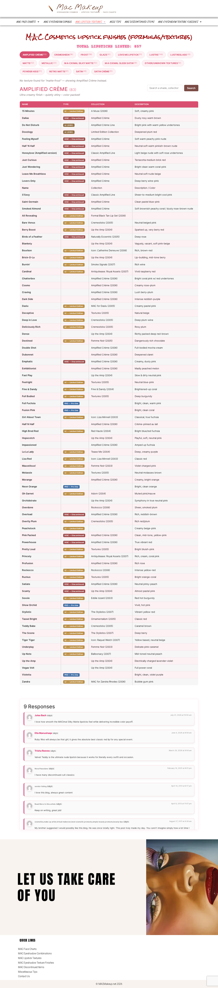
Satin (81, 71)
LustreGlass (180, 54)
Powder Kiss (32, 71)
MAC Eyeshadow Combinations (35, 953)
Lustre (156, 54)
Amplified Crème (35, 54)
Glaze (105, 54)
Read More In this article (45, 804)
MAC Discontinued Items (139, 21)
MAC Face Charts (25, 21)
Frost (86, 54)
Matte (28, 63)
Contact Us (24, 976)
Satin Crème (103, 71)
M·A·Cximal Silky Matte (80, 63)
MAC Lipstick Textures (88, 21)
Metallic (49, 63)
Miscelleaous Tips (27, 971)
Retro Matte (58, 71)
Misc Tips (115, 21)
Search (191, 88)
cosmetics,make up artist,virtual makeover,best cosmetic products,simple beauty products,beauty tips (79, 822)
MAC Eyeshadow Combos (57, 21)
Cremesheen (63, 54)
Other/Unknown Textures (163, 63)
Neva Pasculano (41, 769)
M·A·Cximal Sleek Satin (121, 63)
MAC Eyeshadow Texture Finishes (178, 21)
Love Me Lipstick (130, 54)
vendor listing (41, 786)
